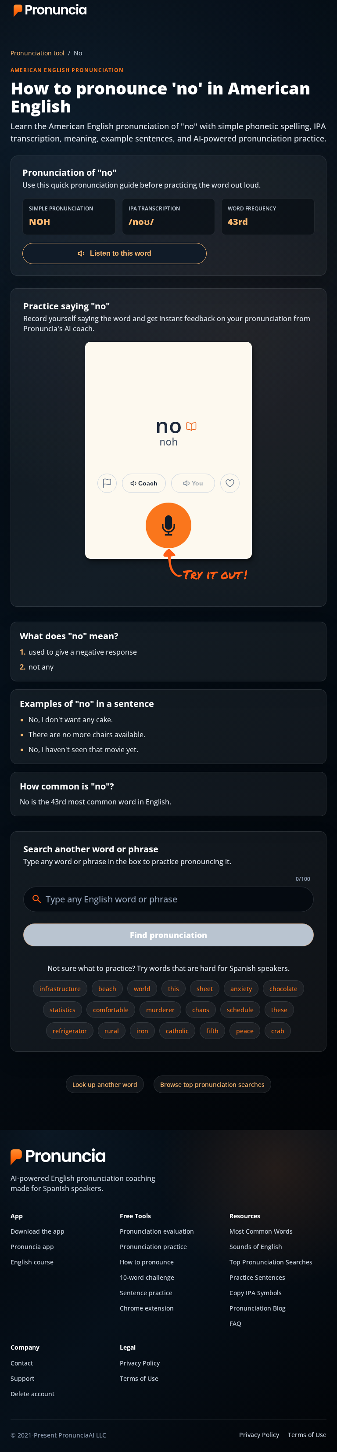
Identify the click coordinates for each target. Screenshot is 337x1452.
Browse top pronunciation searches (212, 1084)
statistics (62, 1010)
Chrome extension (147, 1308)
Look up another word (104, 1084)
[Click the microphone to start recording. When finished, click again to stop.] (168, 525)
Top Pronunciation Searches (270, 1262)
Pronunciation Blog (257, 1308)
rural (111, 1031)
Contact (22, 1363)
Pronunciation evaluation (157, 1231)
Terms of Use (139, 1378)
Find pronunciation (168, 935)
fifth (212, 1031)
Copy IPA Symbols (255, 1293)
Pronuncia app (32, 1246)
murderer (160, 1010)
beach (107, 989)
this (173, 989)
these (279, 1010)
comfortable (111, 1010)
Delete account (32, 1394)
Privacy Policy (140, 1363)
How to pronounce (147, 1262)
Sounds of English (255, 1246)
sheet (205, 989)
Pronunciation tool (38, 53)
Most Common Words (261, 1231)
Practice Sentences (257, 1277)
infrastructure (60, 989)
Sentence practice (146, 1293)
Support (22, 1378)
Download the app (38, 1231)
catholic (177, 1031)
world (142, 989)
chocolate (283, 989)
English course (32, 1262)
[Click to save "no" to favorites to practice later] (230, 483)
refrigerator (70, 1031)
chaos (200, 1010)
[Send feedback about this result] (107, 483)
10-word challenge (147, 1277)
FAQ (235, 1323)
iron (142, 1031)
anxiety (241, 989)
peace (245, 1031)
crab (277, 1031)
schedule (240, 1010)
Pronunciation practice (153, 1246)
